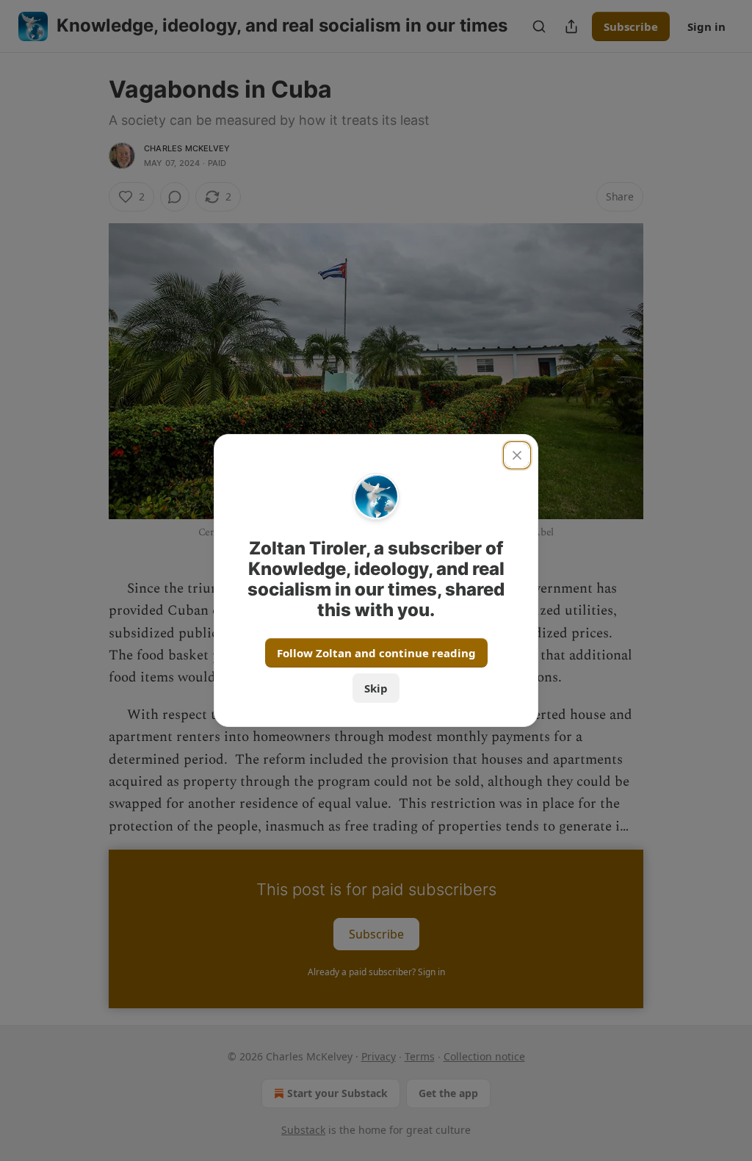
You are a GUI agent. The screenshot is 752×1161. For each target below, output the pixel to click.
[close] (517, 455)
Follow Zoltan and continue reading (376, 652)
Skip (376, 688)
